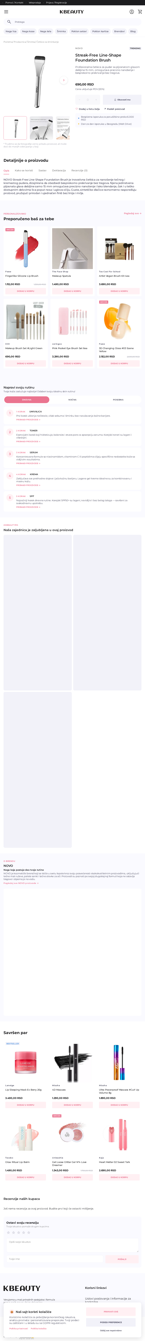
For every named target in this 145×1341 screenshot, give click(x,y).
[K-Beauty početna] (72, 12)
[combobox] (76, 21)
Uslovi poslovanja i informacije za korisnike (108, 1300)
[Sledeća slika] (64, 80)
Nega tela (45, 31)
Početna (8, 42)
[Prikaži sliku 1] (15, 128)
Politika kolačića (39, 1328)
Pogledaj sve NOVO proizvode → (21, 883)
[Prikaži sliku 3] (67, 128)
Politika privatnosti (18, 1328)
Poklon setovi (79, 31)
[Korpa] (140, 12)
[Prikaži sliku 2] (41, 128)
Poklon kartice (100, 31)
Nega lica (11, 31)
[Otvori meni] (8, 12)
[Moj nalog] (132, 12)
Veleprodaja (35, 2)
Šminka (61, 31)
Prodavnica (20, 42)
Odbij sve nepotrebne (111, 1330)
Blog (133, 31)
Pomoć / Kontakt (14, 2)
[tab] (6, 172)
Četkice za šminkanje (47, 42)
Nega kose (28, 31)
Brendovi (119, 31)
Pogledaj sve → (132, 213)
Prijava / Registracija (56, 2)
